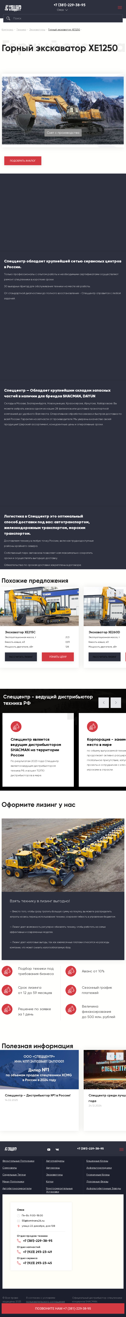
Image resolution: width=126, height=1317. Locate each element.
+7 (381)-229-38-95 (69, 5)
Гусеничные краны (98, 1174)
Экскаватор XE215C (20, 632)
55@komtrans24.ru (33, 1220)
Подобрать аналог (23, 160)
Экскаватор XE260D (104, 632)
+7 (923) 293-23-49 (37, 1252)
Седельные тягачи (14, 1174)
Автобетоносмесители (17, 1188)
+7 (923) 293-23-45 (37, 1263)
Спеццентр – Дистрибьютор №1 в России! (38, 1095)
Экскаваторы (54, 1174)
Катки (49, 1181)
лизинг (21, 657)
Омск (60, 10)
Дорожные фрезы (97, 1181)
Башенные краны (97, 1160)
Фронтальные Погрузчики (18, 1160)
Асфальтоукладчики (99, 1167)
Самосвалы (9, 1167)
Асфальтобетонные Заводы (103, 1188)
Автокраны (53, 1167)
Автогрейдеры (55, 1160)
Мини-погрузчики (13, 1181)
